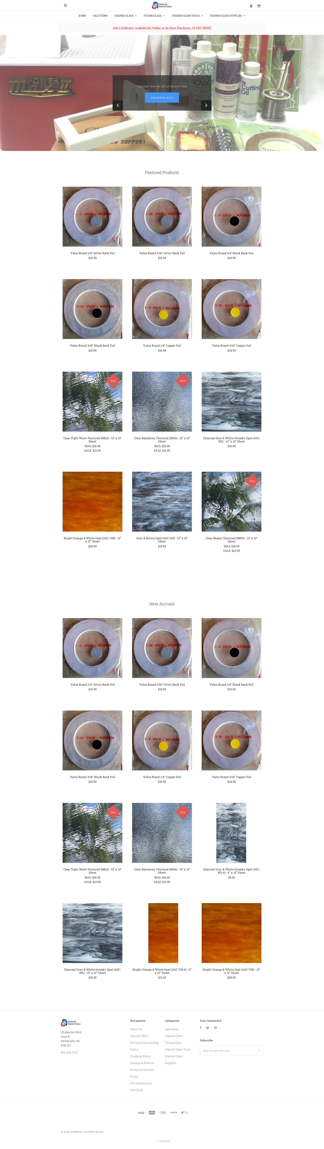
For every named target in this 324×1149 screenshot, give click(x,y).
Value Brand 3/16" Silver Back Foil (162, 255)
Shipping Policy (140, 1058)
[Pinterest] (215, 1030)
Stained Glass (124, 15)
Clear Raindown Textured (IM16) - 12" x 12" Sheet (162, 442)
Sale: (88, 453)
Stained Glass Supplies (226, 15)
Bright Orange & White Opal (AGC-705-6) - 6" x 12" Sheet (162, 973)
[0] (259, 5)
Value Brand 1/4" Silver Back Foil (92, 255)
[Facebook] (200, 1030)
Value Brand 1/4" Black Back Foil (231, 255)
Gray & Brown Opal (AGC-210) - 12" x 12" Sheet (162, 542)
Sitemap (164, 1143)
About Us (136, 1031)
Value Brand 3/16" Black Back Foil (92, 348)
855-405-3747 (69, 1055)
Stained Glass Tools (186, 15)
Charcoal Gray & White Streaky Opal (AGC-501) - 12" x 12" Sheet (231, 442)
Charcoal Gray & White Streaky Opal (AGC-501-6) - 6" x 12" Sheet (231, 873)
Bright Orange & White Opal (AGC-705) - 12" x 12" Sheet (92, 542)
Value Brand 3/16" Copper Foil (231, 348)
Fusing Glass (153, 15)
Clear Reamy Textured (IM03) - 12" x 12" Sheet (232, 542)
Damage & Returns (142, 1065)
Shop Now (162, 98)
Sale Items (100, 15)
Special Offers (139, 1038)
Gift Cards (136, 1092)
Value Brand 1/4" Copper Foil (162, 348)
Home (82, 15)
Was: (88, 448)
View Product (92, 219)
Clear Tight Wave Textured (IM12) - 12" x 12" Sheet (92, 442)
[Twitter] (207, 1030)
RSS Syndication (141, 1086)
